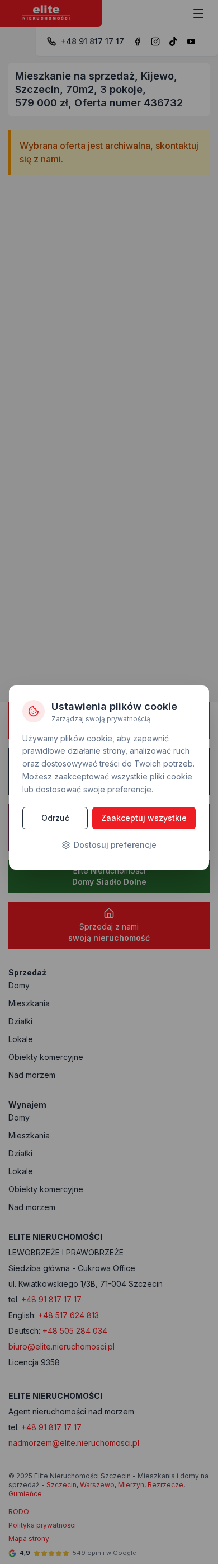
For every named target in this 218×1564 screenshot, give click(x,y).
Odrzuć (55, 818)
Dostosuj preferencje (115, 844)
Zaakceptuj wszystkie (144, 818)
